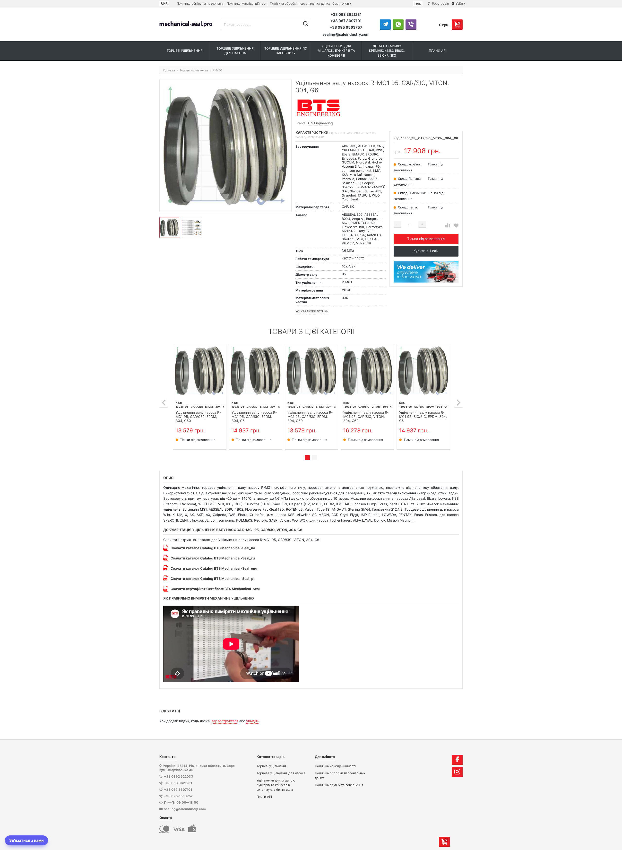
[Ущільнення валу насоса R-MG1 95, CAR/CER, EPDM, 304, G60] (199, 370)
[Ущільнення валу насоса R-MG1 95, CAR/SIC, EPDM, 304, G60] (311, 370)
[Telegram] (385, 24)
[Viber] (411, 24)
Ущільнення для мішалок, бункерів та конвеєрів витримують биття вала (276, 785)
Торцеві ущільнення (271, 766)
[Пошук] (305, 24)
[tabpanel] (200, 396)
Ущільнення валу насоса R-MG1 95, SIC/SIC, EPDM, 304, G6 (423, 417)
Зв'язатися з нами (26, 840)
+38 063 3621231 (346, 14)
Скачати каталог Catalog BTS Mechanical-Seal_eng (214, 568)
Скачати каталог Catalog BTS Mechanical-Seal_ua (213, 548)
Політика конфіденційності (247, 3)
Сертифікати (341, 3)
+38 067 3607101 (346, 20)
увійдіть (252, 721)
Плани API (264, 796)
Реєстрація (440, 3)
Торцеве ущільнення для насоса (281, 773)
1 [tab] (307, 457)
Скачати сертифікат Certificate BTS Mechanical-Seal (215, 589)
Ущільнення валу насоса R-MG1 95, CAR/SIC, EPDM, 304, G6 (254, 417)
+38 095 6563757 (346, 27)
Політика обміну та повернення (200, 3)
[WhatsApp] (398, 24)
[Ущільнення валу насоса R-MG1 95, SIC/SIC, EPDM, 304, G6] (423, 370)
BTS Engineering (320, 123)
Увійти (460, 3)
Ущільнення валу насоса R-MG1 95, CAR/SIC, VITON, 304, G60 (366, 417)
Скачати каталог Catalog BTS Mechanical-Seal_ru (213, 558)
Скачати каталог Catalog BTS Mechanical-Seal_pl (212, 578)
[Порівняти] (447, 225)
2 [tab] (314, 457)
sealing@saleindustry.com (346, 34)
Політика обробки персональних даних (300, 3)
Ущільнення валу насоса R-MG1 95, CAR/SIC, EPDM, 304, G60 (310, 417)
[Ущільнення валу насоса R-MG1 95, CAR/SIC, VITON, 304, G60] (367, 370)
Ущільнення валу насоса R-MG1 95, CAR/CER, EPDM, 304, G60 (198, 417)
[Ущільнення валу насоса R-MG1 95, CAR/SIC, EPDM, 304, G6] (255, 370)
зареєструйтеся (225, 721)
